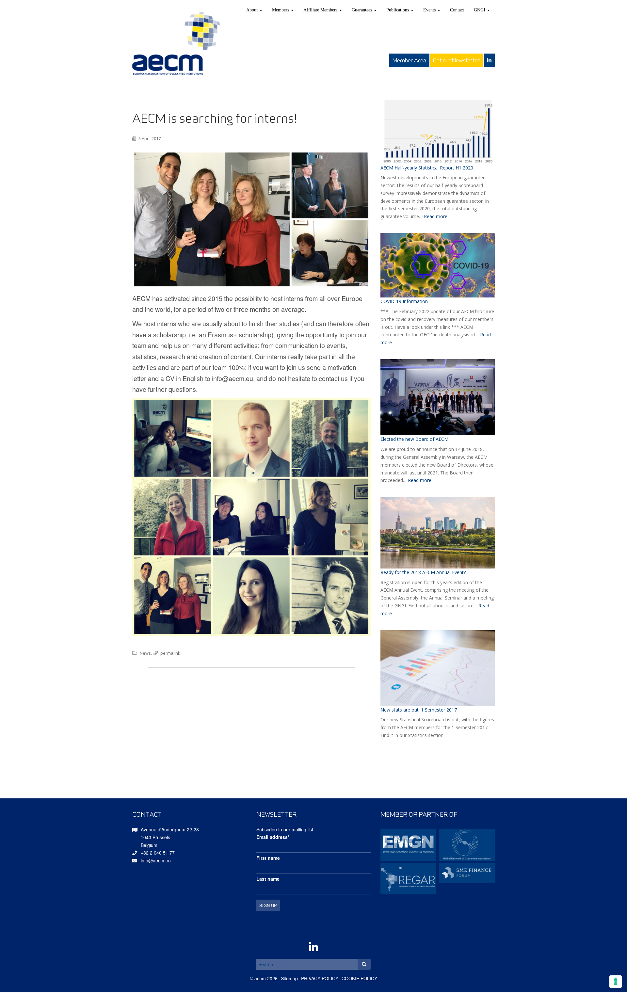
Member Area (409, 60)
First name (268, 858)
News (145, 653)
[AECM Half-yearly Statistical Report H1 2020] (437, 131)
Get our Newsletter (456, 60)
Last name (268, 878)
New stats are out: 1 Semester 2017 (418, 710)
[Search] (364, 964)
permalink (170, 653)
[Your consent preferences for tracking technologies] (615, 981)
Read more (435, 216)
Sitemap (289, 978)
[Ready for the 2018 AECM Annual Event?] (437, 533)
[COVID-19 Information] (437, 265)
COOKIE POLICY (359, 978)
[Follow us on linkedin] (489, 60)
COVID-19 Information (404, 301)
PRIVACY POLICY (319, 978)
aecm (260, 978)
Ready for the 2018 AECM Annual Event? (423, 572)
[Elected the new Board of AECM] (437, 397)
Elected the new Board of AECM (414, 439)
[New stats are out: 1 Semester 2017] (437, 668)
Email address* (272, 837)
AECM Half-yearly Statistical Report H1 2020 (426, 168)
